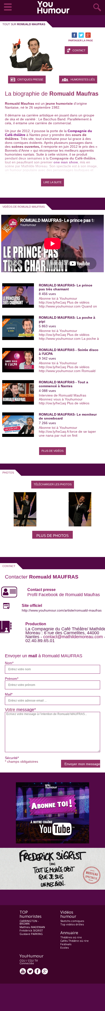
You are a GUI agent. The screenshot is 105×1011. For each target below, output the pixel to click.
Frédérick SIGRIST (31, 930)
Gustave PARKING (31, 934)
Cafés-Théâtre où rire (74, 941)
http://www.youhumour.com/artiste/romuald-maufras (62, 610)
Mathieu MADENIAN (32, 927)
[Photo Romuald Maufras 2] (80, 525)
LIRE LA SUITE (52, 182)
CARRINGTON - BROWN (29, 922)
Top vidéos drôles (72, 924)
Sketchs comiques (72, 921)
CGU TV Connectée (29, 962)
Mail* (8, 694)
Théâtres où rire (71, 937)
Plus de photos (52, 536)
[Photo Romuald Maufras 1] (25, 525)
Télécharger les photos (53, 484)
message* (26, 709)
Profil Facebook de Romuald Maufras (63, 594)
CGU (22, 960)
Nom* (9, 663)
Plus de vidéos (52, 450)
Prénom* (11, 678)
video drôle (54, 7)
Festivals (65, 944)
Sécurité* (12, 758)
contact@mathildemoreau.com (73, 636)
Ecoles (64, 947)
